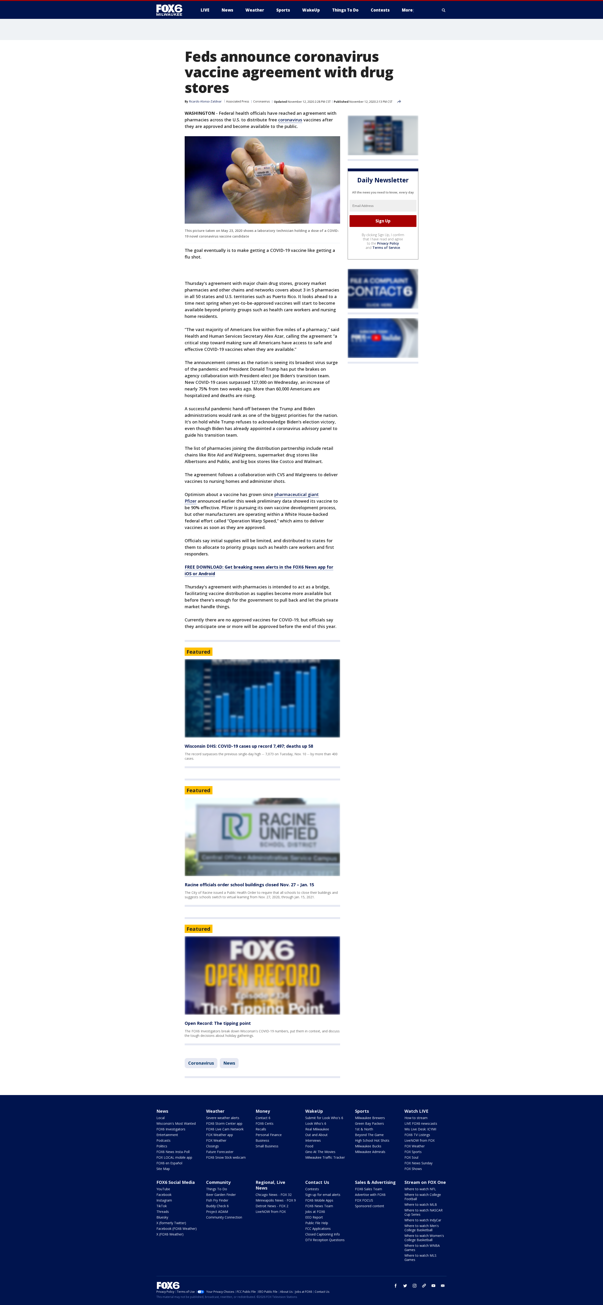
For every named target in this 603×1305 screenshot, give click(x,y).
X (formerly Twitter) (171, 1223)
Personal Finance (269, 1135)
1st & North (364, 1129)
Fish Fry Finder (217, 1200)
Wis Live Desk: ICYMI (420, 1129)
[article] (262, 698)
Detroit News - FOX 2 (272, 1206)
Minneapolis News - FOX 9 (276, 1200)
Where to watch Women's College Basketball (424, 1237)
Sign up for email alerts (322, 1194)
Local (160, 1118)
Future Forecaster (219, 1151)
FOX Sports (413, 1151)
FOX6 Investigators (170, 1129)
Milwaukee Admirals (370, 1151)
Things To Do (216, 1189)
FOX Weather (216, 1140)
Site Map (163, 1168)
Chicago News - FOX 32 (274, 1194)
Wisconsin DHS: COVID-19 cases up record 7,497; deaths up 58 (249, 746)
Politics (161, 1146)
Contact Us (317, 1182)
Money (263, 1111)
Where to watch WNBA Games (422, 1247)
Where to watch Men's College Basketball (421, 1227)
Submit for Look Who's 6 (324, 1118)
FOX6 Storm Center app (224, 1123)
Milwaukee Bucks (368, 1146)
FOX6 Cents (264, 1123)
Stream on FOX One (425, 1182)
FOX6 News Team (319, 1206)
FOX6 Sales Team (368, 1189)
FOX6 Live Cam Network (225, 1129)
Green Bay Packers (369, 1123)
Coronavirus (261, 101)
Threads (162, 1211)
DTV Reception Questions (325, 1240)
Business (262, 1140)
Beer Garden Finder (221, 1194)
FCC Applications (318, 1228)
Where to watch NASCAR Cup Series (423, 1212)
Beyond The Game (369, 1135)
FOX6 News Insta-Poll (173, 1151)
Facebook (163, 1194)
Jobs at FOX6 (315, 1211)
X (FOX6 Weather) (169, 1234)
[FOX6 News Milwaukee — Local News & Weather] (171, 10)
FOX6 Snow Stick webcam (226, 1157)
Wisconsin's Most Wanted (176, 1123)
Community (218, 1182)
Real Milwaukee (317, 1129)
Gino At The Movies (320, 1151)
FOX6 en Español (169, 1163)
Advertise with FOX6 (370, 1194)
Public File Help (316, 1223)
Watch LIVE (416, 1111)
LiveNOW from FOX (419, 1140)
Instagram (164, 1200)
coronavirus (290, 120)
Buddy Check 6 (217, 1206)
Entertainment (167, 1135)
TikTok (161, 1206)
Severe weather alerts (222, 1118)
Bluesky (162, 1217)
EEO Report (314, 1217)
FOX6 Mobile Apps (319, 1200)
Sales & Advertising (375, 1182)
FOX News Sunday (418, 1163)
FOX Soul (411, 1157)
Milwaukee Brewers (370, 1118)
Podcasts (163, 1140)
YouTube (163, 1189)
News (229, 1063)
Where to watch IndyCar (422, 1220)
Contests (312, 1189)
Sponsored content (369, 1206)
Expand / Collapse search (444, 10)
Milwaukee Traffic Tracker (325, 1157)
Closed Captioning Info (322, 1234)
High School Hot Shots (372, 1140)
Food (309, 1146)
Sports (362, 1111)
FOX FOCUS (364, 1200)
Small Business (267, 1146)
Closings (212, 1146)
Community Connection (224, 1217)
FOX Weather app (219, 1135)
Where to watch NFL (420, 1189)
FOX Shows (413, 1168)
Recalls (261, 1129)
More (407, 10)
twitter (405, 1285)
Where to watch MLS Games (420, 1257)
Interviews (313, 1140)
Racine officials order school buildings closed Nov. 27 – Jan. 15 (249, 884)
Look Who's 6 (315, 1123)
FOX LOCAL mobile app (174, 1157)
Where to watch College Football (422, 1196)
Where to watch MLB (420, 1204)
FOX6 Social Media (175, 1182)
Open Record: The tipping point (218, 1023)
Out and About (316, 1135)
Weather (215, 1111)
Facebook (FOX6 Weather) (176, 1228)
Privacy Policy (388, 243)
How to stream (416, 1118)
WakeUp (314, 1111)
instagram (414, 1285)
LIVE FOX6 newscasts (420, 1123)
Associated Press (237, 101)
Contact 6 (263, 1118)
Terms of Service (386, 247)
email (443, 1285)
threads (424, 1285)
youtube (433, 1285)
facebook (395, 1285)
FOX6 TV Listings (417, 1135)
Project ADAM (217, 1211)
